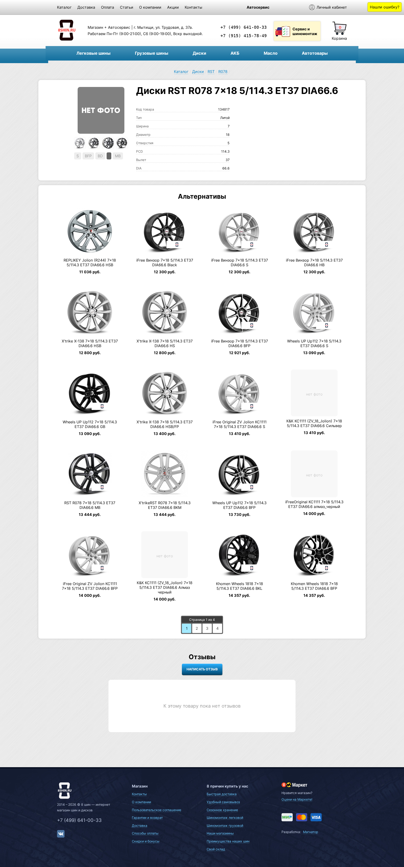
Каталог (64, 7)
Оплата (107, 7)
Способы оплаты (145, 833)
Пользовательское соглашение (156, 810)
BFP (88, 156)
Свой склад (216, 849)
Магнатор (310, 832)
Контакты (193, 7)
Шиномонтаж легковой (225, 818)
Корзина (339, 38)
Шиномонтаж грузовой (225, 825)
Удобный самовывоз (223, 802)
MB (118, 156)
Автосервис (258, 7)
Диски (199, 53)
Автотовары (315, 53)
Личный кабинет (332, 7)
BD (100, 156)
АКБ (235, 53)
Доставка (86, 7)
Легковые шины (93, 53)
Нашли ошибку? (384, 7)
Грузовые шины (151, 53)
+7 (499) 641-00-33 (243, 27)
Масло (271, 53)
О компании (150, 7)
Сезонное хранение (222, 810)
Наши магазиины (220, 833)
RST (211, 71)
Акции (173, 7)
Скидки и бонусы (145, 841)
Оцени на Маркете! (296, 799)
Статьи (126, 7)
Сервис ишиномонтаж (304, 31)
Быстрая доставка (222, 794)
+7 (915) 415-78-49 (243, 35)
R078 (222, 71)
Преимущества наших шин (228, 841)
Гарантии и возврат (147, 818)
